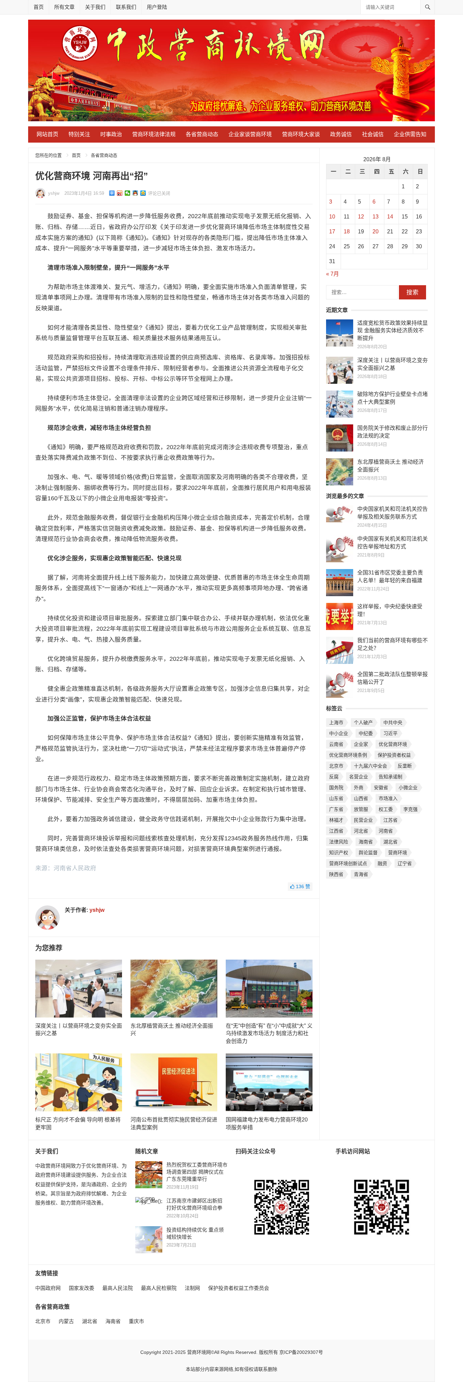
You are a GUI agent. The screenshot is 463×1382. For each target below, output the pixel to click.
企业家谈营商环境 (250, 134)
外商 (358, 787)
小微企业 (408, 787)
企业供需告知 (410, 134)
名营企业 (358, 776)
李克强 (410, 809)
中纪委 (366, 733)
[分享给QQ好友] (135, 193)
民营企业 (363, 820)
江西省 (336, 831)
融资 (382, 863)
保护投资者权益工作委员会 (238, 1288)
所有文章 (64, 7)
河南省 (386, 831)
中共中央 (392, 722)
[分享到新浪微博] (120, 193)
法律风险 (338, 841)
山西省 (361, 798)
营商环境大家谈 (301, 134)
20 (376, 231)
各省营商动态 (202, 134)
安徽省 (381, 787)
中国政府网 (48, 1288)
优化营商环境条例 (348, 755)
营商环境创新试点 (348, 863)
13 (376, 216)
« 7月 (332, 274)
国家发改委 (81, 1288)
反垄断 (405, 766)
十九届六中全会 (370, 766)
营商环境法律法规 (154, 134)
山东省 (336, 798)
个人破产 (363, 722)
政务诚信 (341, 134)
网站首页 (47, 134)
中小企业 (338, 733)
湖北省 (390, 841)
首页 (39, 7)
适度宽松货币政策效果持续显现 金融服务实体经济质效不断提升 (392, 330)
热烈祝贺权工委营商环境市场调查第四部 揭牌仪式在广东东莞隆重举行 (196, 1172)
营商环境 (397, 852)
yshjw (53, 193)
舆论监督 (368, 852)
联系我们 (126, 7)
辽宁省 (405, 863)
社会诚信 (373, 134)
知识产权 (338, 852)
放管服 (361, 809)
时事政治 (111, 134)
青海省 (361, 874)
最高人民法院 (117, 1288)
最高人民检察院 (159, 1288)
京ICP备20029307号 (301, 1352)
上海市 (336, 722)
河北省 (361, 831)
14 (390, 216)
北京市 (336, 766)
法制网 (192, 1288)
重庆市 (136, 1321)
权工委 (386, 809)
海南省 (366, 841)
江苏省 (390, 820)
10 (332, 216)
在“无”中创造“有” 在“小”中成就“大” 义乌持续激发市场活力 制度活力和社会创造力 (269, 1033)
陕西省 (336, 874)
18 (347, 231)
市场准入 (388, 798)
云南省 (336, 744)
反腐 (334, 776)
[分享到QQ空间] (143, 193)
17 (332, 231)
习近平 (390, 733)
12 (361, 216)
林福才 (336, 820)
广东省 (336, 809)
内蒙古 (66, 1321)
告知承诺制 (390, 776)
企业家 (361, 744)
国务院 (336, 787)
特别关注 (79, 134)
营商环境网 (199, 1352)
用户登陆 (157, 7)
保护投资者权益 (394, 755)
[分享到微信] (127, 193)
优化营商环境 (393, 744)
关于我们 (95, 7)
